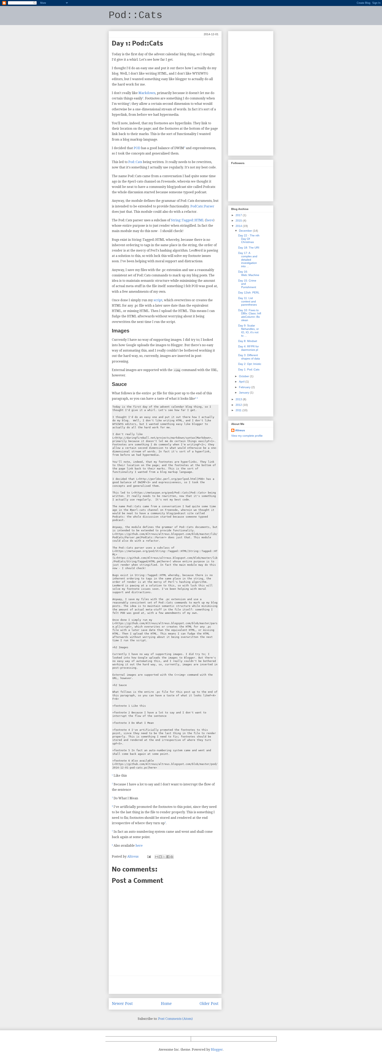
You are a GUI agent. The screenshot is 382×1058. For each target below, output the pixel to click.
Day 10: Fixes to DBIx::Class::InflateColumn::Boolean (249, 315)
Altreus (240, 430)
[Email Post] (149, 856)
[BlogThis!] (160, 857)
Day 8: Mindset (247, 341)
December (246, 230)
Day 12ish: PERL (248, 292)
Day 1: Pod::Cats (248, 369)
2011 (239, 410)
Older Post (209, 1003)
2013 (239, 399)
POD (137, 148)
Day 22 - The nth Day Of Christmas (248, 239)
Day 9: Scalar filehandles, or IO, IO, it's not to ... (248, 330)
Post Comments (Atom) (175, 1019)
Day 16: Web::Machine (248, 273)
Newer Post (122, 1003)
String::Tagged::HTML (187, 220)
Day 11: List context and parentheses (247, 301)
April (242, 381)
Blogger (217, 1049)
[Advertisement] (165, 985)
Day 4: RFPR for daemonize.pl (248, 348)
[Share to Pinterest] (172, 857)
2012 (239, 404)
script (158, 300)
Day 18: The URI (248, 247)
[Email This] (157, 857)
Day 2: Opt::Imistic (249, 363)
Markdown (146, 93)
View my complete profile (247, 435)
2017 (239, 215)
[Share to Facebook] (168, 857)
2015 (239, 220)
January (244, 392)
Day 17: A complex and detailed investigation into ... (247, 259)
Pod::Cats (135, 15)
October (244, 376)
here (209, 220)
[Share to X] (164, 857)
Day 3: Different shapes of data (249, 357)
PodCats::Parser (202, 206)
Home (166, 1003)
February (245, 387)
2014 (239, 225)
